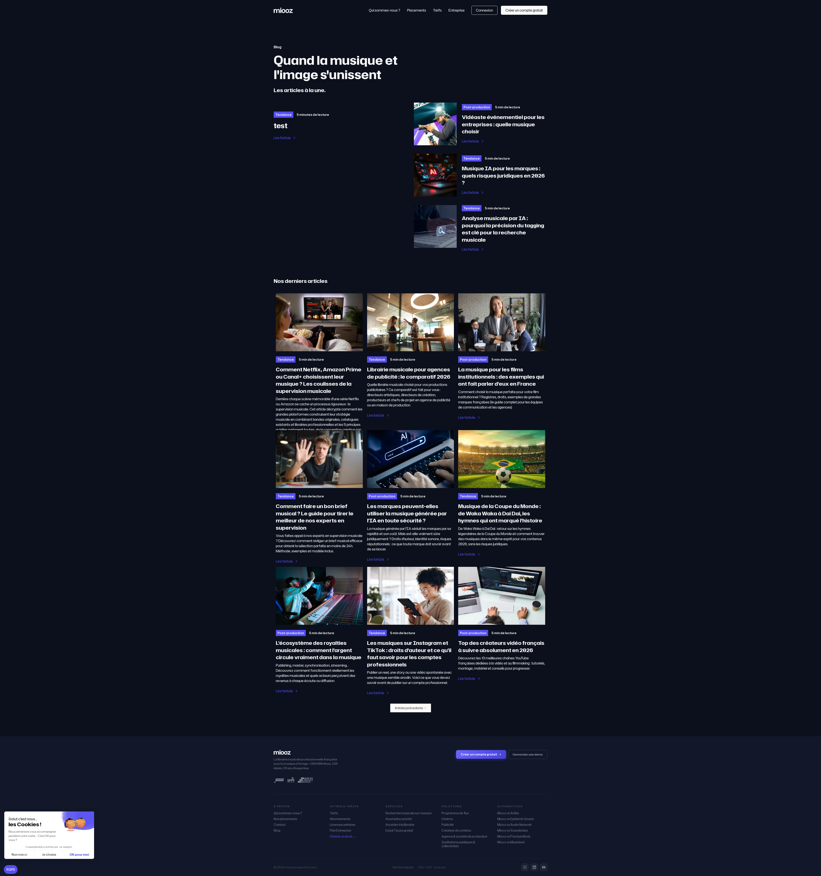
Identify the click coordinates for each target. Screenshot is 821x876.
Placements (416, 10)
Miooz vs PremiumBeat (513, 836)
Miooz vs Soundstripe (512, 830)
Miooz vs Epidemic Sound (515, 819)
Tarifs (437, 10)
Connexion (484, 10)
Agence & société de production (464, 836)
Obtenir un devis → (343, 836)
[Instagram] (525, 867)
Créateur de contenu (456, 830)
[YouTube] (543, 867)
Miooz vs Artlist (508, 813)
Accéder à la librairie (399, 825)
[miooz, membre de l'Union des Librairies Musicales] (305, 780)
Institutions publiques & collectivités (458, 844)
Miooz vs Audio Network (514, 825)
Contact (279, 825)
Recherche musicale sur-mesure (408, 813)
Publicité (448, 825)
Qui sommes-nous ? (384, 10)
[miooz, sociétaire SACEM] (279, 780)
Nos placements (285, 819)
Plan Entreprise (340, 830)
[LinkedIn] (534, 867)
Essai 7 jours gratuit (399, 830)
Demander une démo (528, 754)
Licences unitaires (343, 825)
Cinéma (447, 819)
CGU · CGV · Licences (431, 867)
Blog (277, 830)
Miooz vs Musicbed (510, 842)
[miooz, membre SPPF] (291, 780)
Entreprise (457, 10)
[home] (283, 10)
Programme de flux (455, 813)
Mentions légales (403, 867)
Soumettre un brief (398, 819)
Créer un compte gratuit (524, 10)
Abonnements (340, 819)
